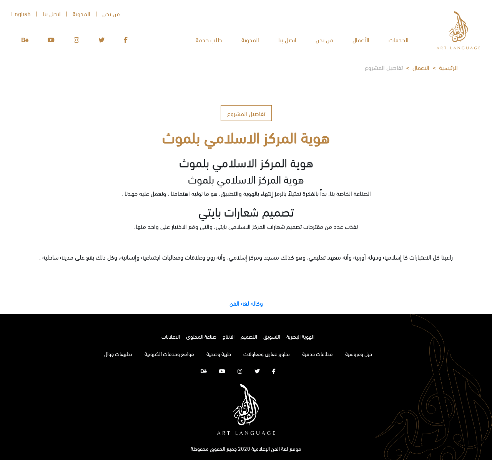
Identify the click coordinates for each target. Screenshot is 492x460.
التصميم (249, 336)
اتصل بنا (287, 39)
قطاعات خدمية (317, 353)
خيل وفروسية (358, 353)
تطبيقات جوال (118, 353)
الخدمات (399, 39)
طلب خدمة (209, 39)
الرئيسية (448, 67)
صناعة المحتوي (201, 336)
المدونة (250, 39)
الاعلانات (170, 336)
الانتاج (228, 336)
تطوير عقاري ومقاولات (266, 353)
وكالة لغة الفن (246, 302)
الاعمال (420, 67)
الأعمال (360, 39)
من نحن (324, 39)
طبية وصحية (218, 353)
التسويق (271, 336)
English (21, 13)
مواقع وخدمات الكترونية (169, 353)
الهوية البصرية (300, 336)
